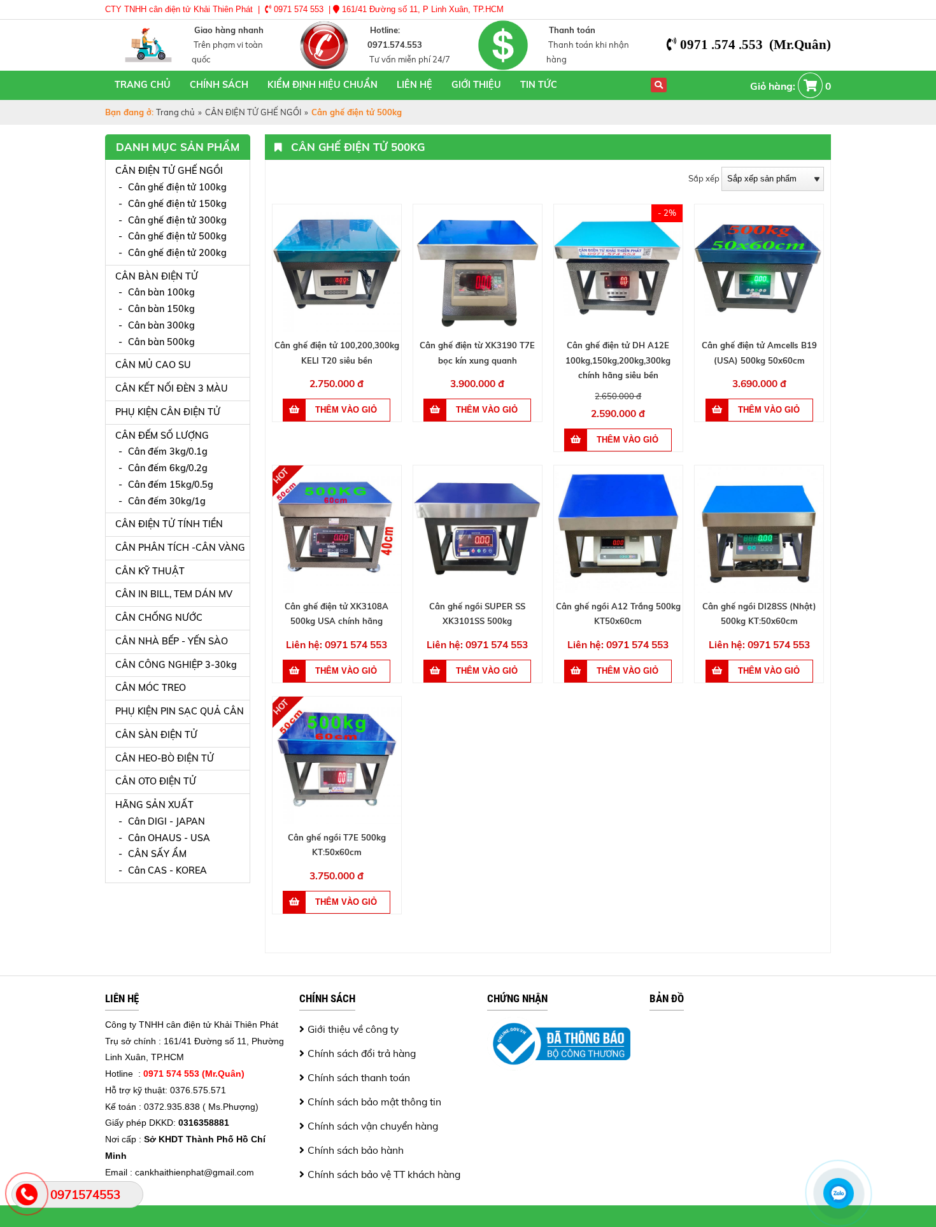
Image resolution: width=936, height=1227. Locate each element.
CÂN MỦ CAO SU (153, 365)
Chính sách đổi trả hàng (362, 1053)
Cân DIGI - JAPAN (166, 821)
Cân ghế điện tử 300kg (177, 220)
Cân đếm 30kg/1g (167, 501)
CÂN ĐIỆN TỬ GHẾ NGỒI (253, 112)
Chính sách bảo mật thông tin (374, 1101)
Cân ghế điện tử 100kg (177, 187)
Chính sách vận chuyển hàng (373, 1125)
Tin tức (538, 84)
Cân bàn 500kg (161, 342)
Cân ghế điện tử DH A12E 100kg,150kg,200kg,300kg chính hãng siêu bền (617, 360)
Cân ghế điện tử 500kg (177, 236)
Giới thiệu (476, 84)
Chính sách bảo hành (356, 1150)
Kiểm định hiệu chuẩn (322, 84)
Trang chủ (143, 84)
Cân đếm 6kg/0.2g (168, 468)
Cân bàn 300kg (161, 325)
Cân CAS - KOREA (167, 870)
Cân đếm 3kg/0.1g (168, 451)
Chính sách (219, 84)
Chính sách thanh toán (359, 1077)
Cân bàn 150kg (161, 309)
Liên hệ (414, 84)
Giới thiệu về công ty (353, 1029)
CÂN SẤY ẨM (157, 854)
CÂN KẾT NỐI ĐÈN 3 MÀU (171, 388)
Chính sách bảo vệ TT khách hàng (384, 1174)
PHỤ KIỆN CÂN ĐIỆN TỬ (167, 412)
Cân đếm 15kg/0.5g (170, 484)
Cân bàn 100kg (161, 292)
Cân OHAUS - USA (169, 838)
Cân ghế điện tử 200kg (177, 253)
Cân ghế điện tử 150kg (177, 203)
